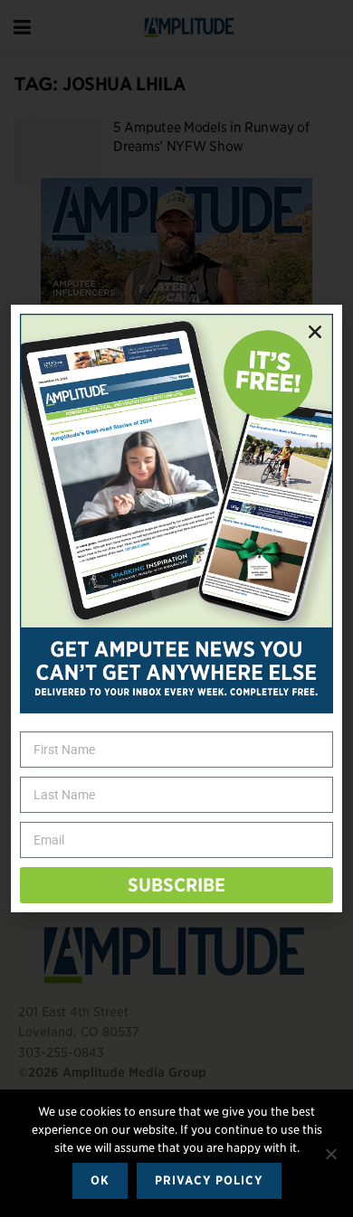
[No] (330, 1154)
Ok (100, 1180)
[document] (176, 608)
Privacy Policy (209, 1180)
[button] (315, 332)
